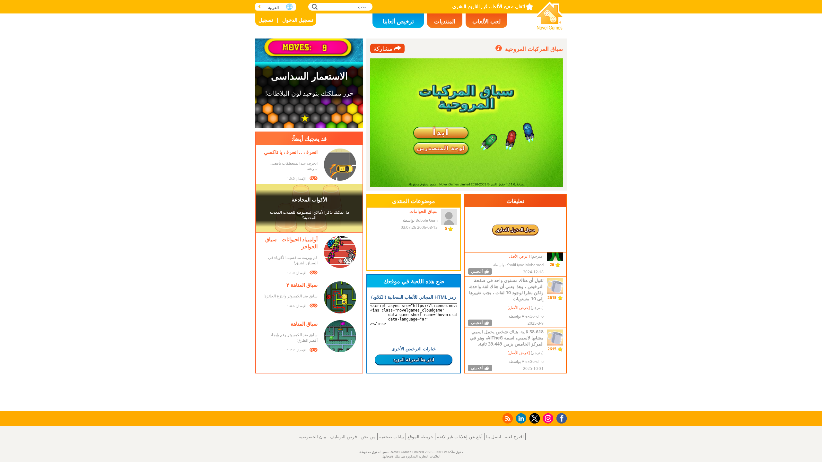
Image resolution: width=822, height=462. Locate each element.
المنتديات (444, 21)
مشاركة (382, 48)
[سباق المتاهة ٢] (340, 297)
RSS (507, 418)
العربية (273, 7)
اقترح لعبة (514, 436)
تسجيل (265, 19)
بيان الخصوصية (312, 436)
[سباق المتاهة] (340, 336)
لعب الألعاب (486, 21)
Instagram (547, 418)
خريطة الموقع (420, 436)
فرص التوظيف (343, 436)
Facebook (560, 417)
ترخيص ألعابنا (398, 21)
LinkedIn (520, 418)
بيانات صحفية (391, 436)
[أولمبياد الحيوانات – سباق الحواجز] (340, 252)
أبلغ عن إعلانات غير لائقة (460, 436)
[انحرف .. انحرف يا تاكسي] (340, 165)
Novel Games (550, 14)
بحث (314, 6)
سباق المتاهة (304, 323)
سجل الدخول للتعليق (515, 230)
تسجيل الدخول (297, 19)
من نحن (368, 436)
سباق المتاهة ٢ (302, 284)
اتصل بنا (493, 436)
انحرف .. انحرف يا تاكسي (291, 152)
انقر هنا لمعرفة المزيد (413, 359)
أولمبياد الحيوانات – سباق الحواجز (291, 243)
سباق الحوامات (423, 211)
